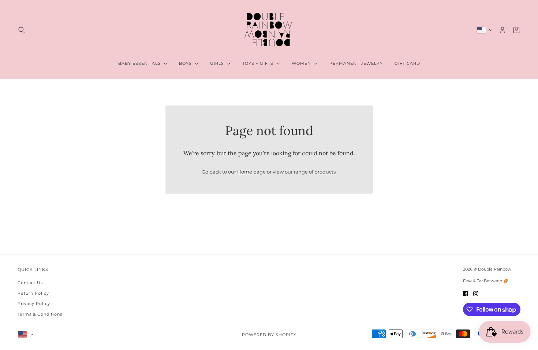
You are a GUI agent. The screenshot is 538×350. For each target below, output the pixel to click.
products (325, 172)
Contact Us (30, 282)
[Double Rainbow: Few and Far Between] (269, 30)
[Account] (502, 30)
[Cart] (516, 30)
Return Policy (33, 293)
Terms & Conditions (40, 314)
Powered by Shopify (269, 334)
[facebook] (465, 293)
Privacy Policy (34, 303)
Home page (251, 172)
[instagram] (475, 293)
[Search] (22, 30)
